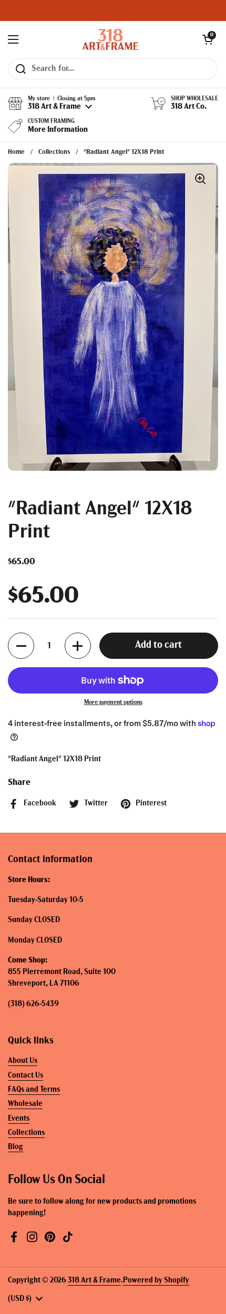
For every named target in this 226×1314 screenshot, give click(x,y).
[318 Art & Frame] (110, 39)
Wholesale (25, 1104)
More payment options (113, 702)
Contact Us (25, 1076)
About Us (22, 1061)
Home (16, 152)
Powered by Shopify (156, 1281)
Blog (15, 1147)
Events (18, 1119)
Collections (54, 152)
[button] (207, 39)
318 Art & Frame (94, 1281)
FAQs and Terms (34, 1090)
